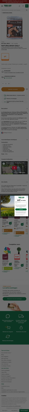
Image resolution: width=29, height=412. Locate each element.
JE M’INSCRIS (21, 209)
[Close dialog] (27, 196)
